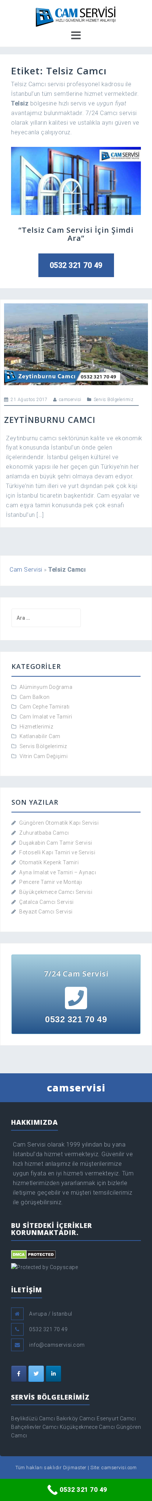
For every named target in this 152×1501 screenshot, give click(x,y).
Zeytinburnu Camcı (50, 419)
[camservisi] (76, 15)
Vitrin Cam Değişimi (44, 756)
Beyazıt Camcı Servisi (46, 912)
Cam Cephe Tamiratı (45, 707)
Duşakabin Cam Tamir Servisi (55, 843)
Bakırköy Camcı (76, 1418)
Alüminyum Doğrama (46, 687)
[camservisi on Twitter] (36, 1374)
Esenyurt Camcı (116, 1418)
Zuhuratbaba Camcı (44, 833)
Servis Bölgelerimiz (114, 399)
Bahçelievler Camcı (34, 1427)
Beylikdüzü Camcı (33, 1418)
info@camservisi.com (57, 1345)
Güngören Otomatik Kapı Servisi (59, 823)
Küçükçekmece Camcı (87, 1427)
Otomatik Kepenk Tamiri (49, 862)
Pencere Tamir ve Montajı (50, 882)
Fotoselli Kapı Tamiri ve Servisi (57, 852)
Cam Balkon (35, 697)
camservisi (70, 399)
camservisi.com (119, 1467)
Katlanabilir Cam (40, 736)
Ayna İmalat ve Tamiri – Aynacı (57, 872)
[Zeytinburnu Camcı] (76, 344)
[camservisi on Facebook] (19, 1374)
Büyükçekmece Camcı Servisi (55, 892)
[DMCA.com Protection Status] (33, 1254)
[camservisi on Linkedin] (53, 1374)
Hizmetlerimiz (36, 727)
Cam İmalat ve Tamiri (46, 717)
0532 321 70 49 (76, 265)
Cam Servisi (26, 569)
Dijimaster (75, 1467)
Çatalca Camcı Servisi (46, 902)
